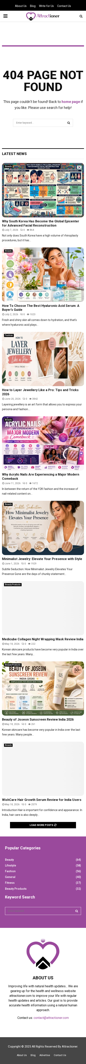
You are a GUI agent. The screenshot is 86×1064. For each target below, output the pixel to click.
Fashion (9, 335)
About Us (21, 6)
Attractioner (69, 1046)
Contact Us (64, 6)
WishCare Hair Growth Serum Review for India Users (41, 800)
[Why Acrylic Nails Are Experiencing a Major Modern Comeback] (43, 443)
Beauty (8, 166)
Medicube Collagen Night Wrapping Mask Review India (42, 639)
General (10, 877)
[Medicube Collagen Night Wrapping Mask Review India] (43, 608)
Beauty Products (13, 584)
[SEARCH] (76, 911)
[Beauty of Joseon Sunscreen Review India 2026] (43, 688)
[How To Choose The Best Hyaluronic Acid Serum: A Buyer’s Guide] (43, 274)
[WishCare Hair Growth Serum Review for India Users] (43, 769)
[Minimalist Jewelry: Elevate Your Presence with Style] (43, 528)
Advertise (44, 1055)
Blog (33, 6)
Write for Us (46, 6)
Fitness (10, 882)
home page (71, 102)
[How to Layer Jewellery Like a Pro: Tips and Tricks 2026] (43, 359)
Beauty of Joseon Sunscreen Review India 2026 (38, 719)
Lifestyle (10, 865)
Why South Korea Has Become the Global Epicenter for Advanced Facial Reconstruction (40, 223)
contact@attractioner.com (51, 1018)
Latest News (14, 154)
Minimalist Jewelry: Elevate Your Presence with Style (42, 559)
